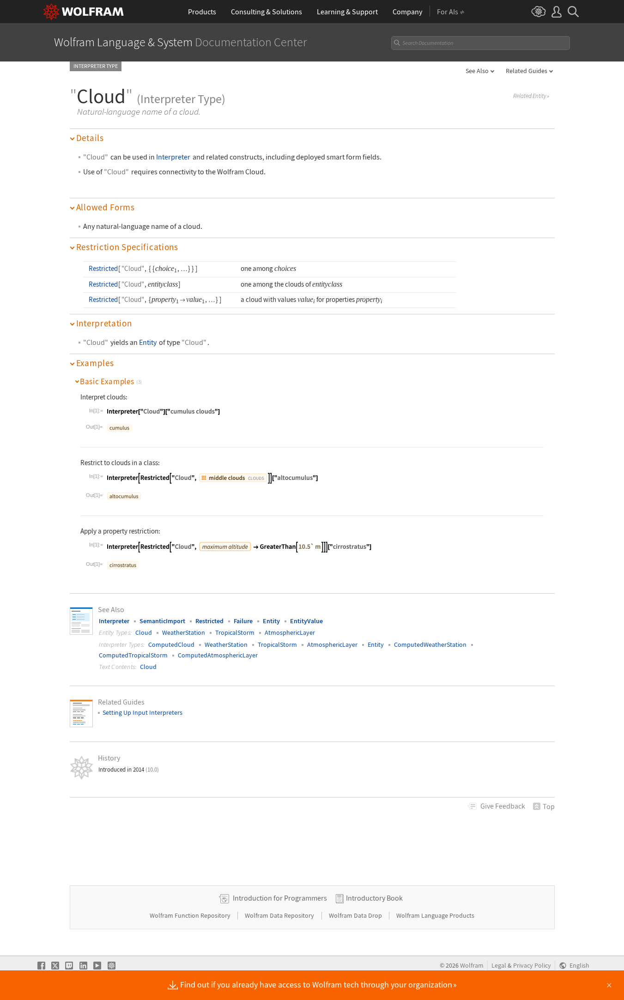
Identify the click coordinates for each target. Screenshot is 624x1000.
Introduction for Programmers (279, 897)
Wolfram (472, 965)
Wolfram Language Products (435, 915)
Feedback (502, 805)
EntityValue (306, 621)
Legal (498, 965)
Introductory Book (374, 897)
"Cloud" (95, 157)
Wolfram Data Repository (280, 915)
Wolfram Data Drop (356, 915)
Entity (148, 342)
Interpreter (173, 157)
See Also (477, 71)
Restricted (103, 268)
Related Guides (526, 71)
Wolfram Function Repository (191, 915)
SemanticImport (162, 621)
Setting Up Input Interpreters (142, 712)
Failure (243, 621)
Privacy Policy (532, 965)
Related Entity (531, 96)
